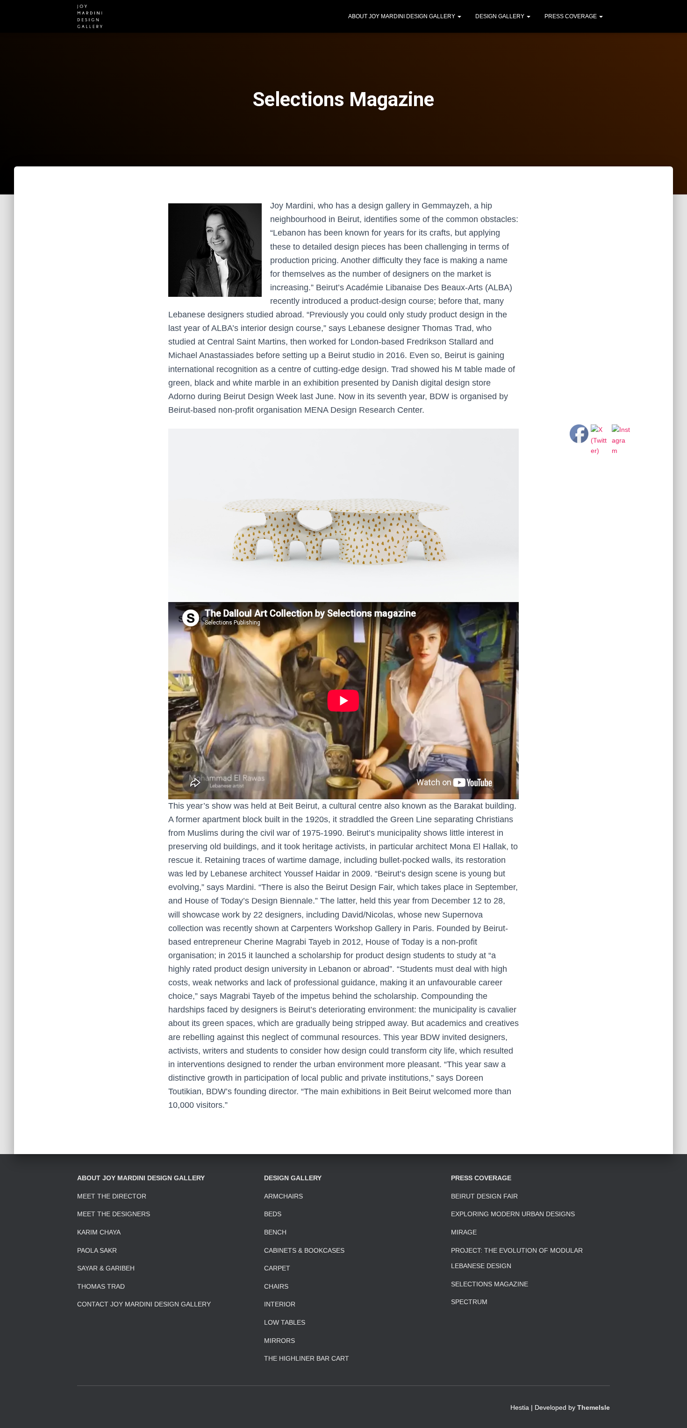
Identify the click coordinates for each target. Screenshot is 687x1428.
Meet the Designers (113, 1214)
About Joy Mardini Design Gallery (402, 16)
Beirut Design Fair (484, 1196)
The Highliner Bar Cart (306, 1358)
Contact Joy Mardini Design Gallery (144, 1304)
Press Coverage (571, 16)
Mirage (464, 1232)
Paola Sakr (97, 1250)
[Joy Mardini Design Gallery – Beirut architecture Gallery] (89, 16)
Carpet (277, 1268)
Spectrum (469, 1302)
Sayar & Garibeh (106, 1268)
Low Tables (284, 1322)
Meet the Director (111, 1196)
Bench (275, 1232)
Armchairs (283, 1196)
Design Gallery (500, 16)
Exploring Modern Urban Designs (513, 1214)
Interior (279, 1304)
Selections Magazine (489, 1284)
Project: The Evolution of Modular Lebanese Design (517, 1258)
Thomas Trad (101, 1286)
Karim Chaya (99, 1232)
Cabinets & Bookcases (304, 1250)
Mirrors (279, 1340)
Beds (272, 1214)
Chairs (276, 1286)
